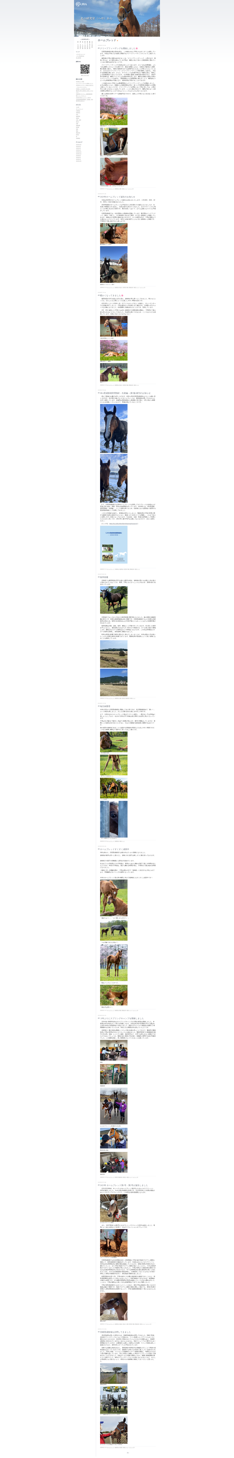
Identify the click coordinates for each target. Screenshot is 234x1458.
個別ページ (124, 188)
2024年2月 (78, 157)
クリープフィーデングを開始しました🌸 (119, 48)
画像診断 (78, 125)
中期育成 (78, 110)
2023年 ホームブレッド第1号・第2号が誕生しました (124, 1185)
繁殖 (77, 130)
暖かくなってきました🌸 (111, 295)
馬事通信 (78, 138)
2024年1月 (78, 159)
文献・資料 (78, 119)
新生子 (77, 121)
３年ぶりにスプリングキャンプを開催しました (122, 1018)
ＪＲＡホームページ (80, 54)
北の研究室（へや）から (117, 18)
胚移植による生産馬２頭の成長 (83, 88)
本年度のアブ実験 (80, 81)
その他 (77, 107)
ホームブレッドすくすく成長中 (114, 849)
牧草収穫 (104, 577)
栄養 (77, 123)
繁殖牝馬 (78, 132)
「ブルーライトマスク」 (81, 87)
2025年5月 (78, 146)
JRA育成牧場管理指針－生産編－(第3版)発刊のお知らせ (125, 393)
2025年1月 (78, 150)
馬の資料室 (78, 57)
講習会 (77, 134)
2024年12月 (78, 151)
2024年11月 (78, 153)
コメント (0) (131, 188)
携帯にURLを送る (85, 75)
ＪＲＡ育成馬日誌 (80, 56)
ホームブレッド (79, 108)
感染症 (77, 118)
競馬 (77, 129)
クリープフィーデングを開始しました (84, 83)
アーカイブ (79, 142)
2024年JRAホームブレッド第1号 (83, 97)
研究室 (77, 127)
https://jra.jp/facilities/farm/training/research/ (123, 523)
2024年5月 (78, 155)
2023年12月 (78, 161)
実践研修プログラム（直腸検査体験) (84, 94)
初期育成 (78, 112)
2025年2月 (78, 148)
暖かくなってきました (81, 95)
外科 (77, 114)
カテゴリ (78, 104)
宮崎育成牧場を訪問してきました (115, 1332)
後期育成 (78, 116)
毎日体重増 (105, 706)
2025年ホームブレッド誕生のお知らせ (84, 85)
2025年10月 (78, 144)
